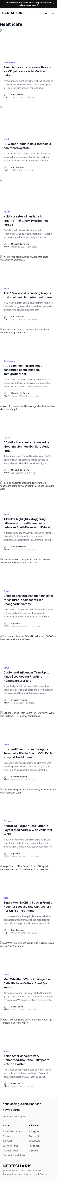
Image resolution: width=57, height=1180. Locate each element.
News (6, 667)
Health (7, 139)
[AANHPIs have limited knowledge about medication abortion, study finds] (28, 419)
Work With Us (10, 1145)
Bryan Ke (15, 623)
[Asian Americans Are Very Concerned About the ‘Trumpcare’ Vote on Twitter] (28, 1032)
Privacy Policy (11, 1150)
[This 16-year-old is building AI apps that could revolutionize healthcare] (28, 269)
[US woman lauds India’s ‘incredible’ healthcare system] (28, 120)
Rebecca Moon (18, 546)
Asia (6, 898)
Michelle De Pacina (20, 244)
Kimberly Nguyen (19, 700)
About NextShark (12, 1131)
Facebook (34, 1145)
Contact (7, 1140)
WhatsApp (34, 1140)
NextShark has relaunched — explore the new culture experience (28, 3)
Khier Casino (17, 1006)
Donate (7, 1136)
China (6, 591)
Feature (7, 821)
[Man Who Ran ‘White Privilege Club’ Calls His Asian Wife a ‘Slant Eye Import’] (28, 955)
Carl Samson (17, 94)
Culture (7, 437)
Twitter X (33, 1136)
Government (10, 62)
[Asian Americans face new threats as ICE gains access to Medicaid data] (28, 43)
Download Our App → (14, 1116)
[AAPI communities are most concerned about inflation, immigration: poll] (28, 342)
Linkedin (33, 1150)
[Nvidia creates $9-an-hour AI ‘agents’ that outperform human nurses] (28, 193)
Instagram (34, 1131)
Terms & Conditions (14, 1155)
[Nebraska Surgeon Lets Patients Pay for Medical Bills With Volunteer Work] (28, 802)
